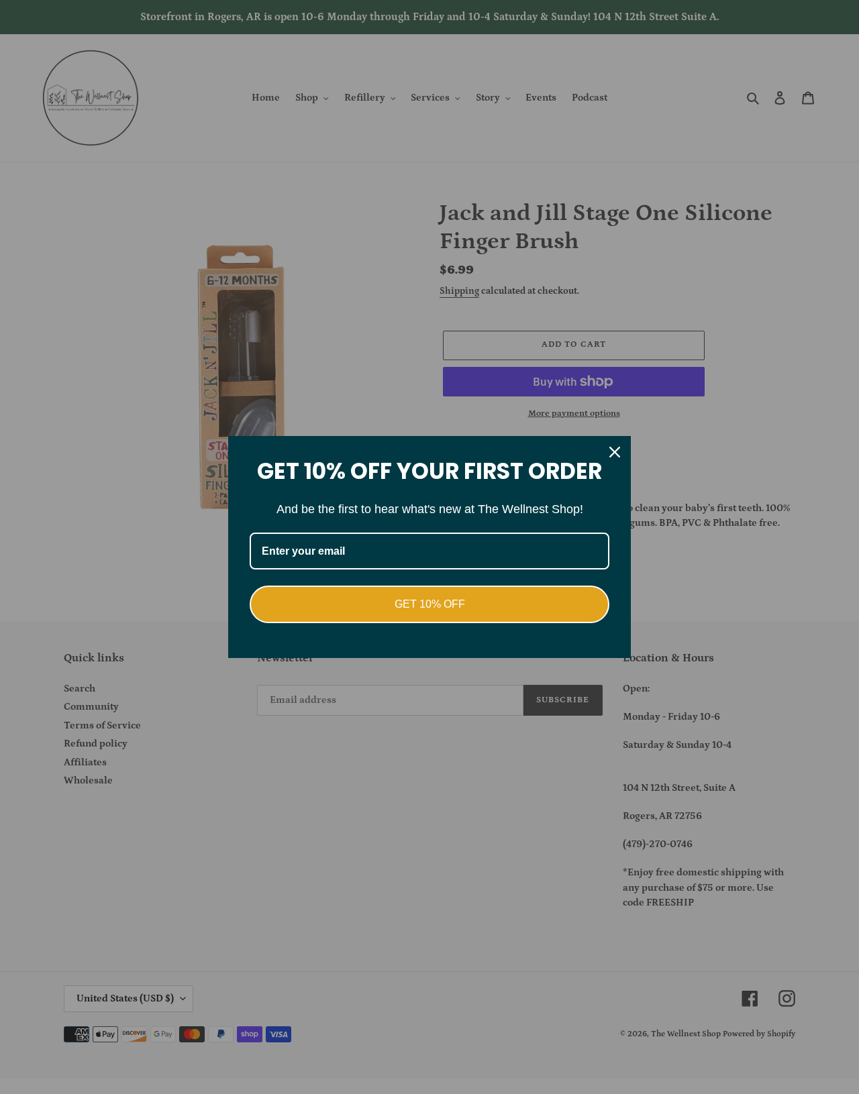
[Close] (615, 452)
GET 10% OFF (430, 604)
